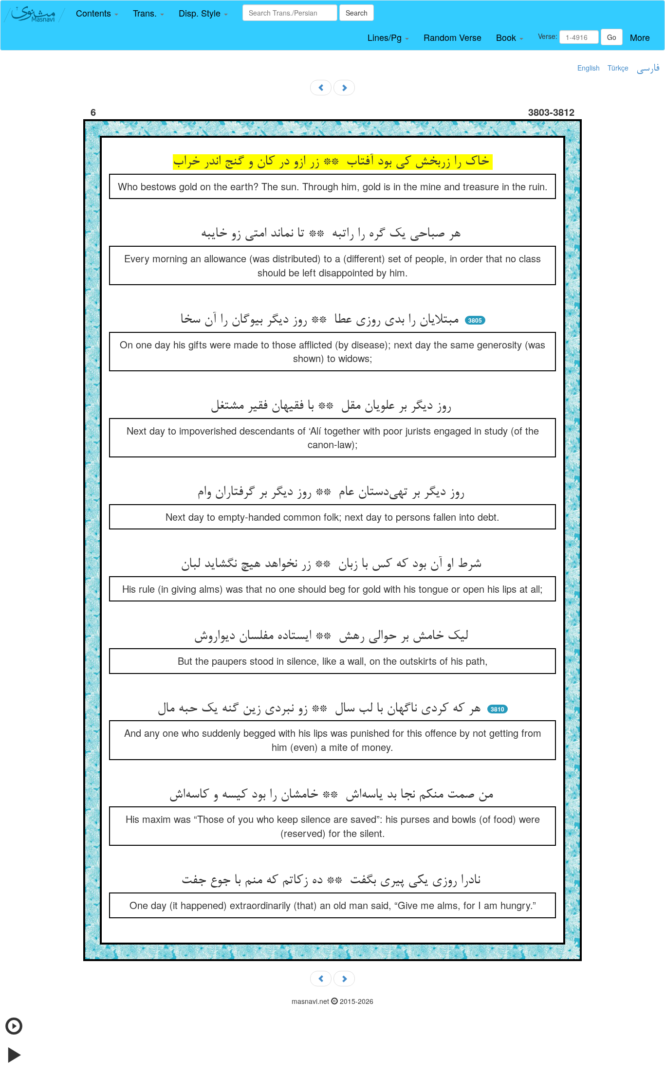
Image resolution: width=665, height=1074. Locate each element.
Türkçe (618, 68)
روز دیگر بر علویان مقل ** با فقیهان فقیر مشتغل (332, 406)
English (588, 68)
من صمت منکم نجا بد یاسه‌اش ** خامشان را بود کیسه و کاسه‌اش (333, 795)
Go (611, 37)
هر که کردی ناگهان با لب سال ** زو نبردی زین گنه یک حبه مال (320, 709)
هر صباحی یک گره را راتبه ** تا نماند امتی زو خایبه (332, 234)
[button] (97, 13)
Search (357, 13)
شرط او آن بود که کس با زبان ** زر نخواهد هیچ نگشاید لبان (333, 564)
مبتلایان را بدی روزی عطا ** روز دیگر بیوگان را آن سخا (321, 320)
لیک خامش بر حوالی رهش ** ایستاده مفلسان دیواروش (333, 636)
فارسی (647, 68)
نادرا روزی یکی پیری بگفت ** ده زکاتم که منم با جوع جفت (332, 881)
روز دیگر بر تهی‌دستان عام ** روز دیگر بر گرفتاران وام (332, 492)
